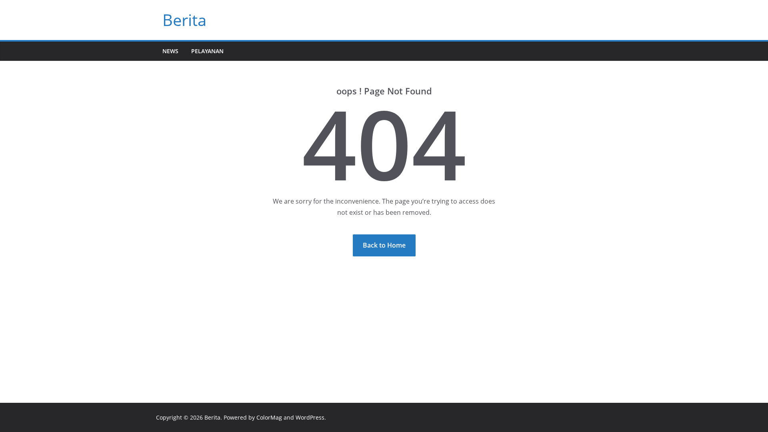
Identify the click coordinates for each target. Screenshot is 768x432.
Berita (184, 20)
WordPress (310, 417)
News (170, 51)
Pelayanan (207, 51)
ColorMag (269, 417)
